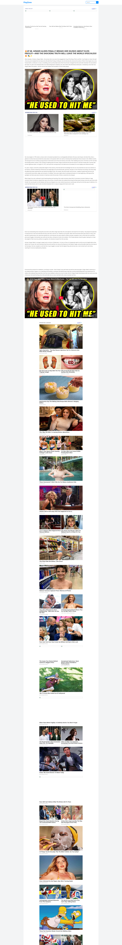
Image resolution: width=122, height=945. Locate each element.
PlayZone (28, 2)
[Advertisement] (61, 40)
